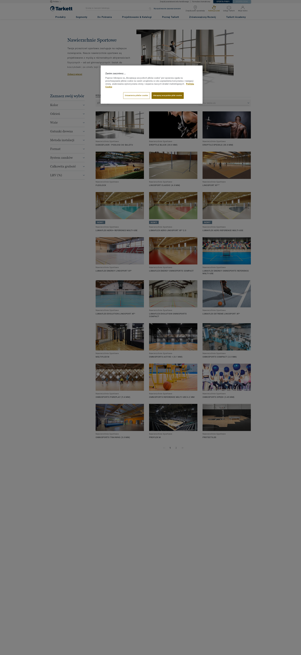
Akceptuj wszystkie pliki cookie (167, 96)
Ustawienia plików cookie (136, 96)
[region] (152, 84)
